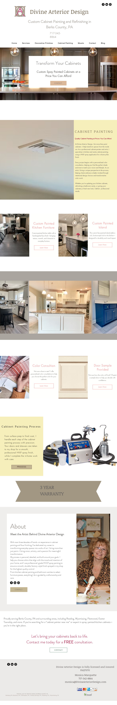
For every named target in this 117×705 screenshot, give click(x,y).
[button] (44, 43)
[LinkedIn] (106, 4)
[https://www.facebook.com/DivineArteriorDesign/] (103, 4)
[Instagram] (110, 4)
